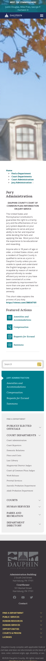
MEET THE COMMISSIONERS (23, 2)
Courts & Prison (12, 633)
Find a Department (21, 173)
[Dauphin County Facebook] (14, 597)
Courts (12, 500)
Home (9, 170)
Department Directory (16, 524)
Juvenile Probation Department (21, 485)
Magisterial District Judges (19, 465)
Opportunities (11, 629)
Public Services (11, 617)
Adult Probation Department (20, 490)
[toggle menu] (40, 427)
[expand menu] (41, 15)
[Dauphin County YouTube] (23, 597)
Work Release (13, 475)
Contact (23, 603)
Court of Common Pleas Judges (21, 470)
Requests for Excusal (24, 336)
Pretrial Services (14, 480)
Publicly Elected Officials (19, 427)
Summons (19, 344)
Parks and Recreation (15, 514)
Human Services (18, 506)
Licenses (7, 637)
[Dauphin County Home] (23, 560)
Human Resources (13, 621)
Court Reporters (14, 445)
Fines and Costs (14, 455)
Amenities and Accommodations (22, 318)
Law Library (12, 460)
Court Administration (23, 179)
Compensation (21, 327)
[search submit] (39, 364)
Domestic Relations (16, 450)
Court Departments (22, 176)
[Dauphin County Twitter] (31, 597)
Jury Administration (18, 377)
